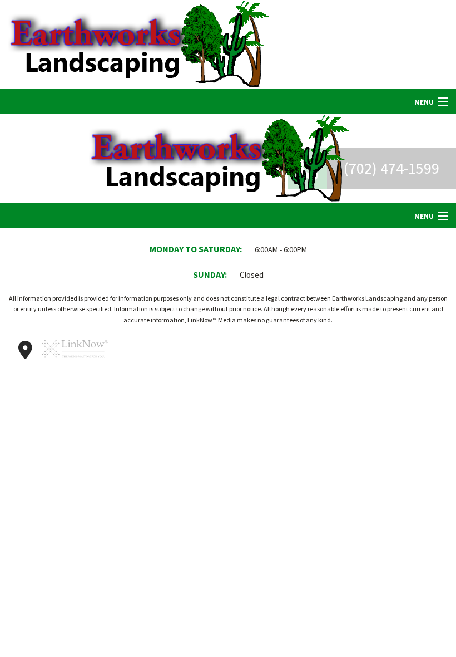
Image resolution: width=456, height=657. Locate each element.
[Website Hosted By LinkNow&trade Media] (75, 362)
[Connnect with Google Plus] (25, 350)
